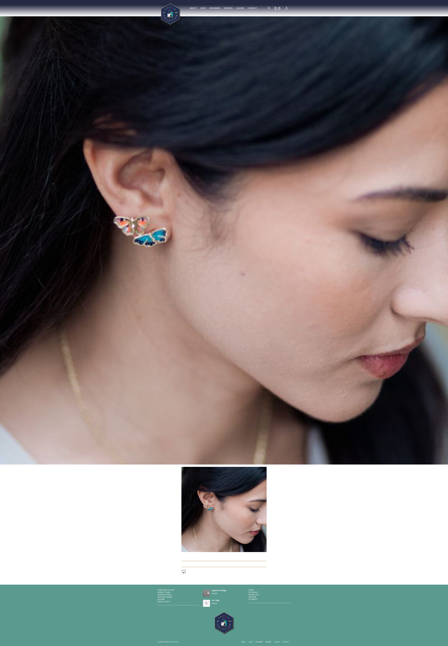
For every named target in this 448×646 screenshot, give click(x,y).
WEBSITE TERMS (164, 592)
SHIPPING (252, 597)
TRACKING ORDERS (165, 597)
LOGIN (250, 590)
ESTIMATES (252, 599)
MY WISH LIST (253, 595)
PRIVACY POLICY (164, 602)
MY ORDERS (252, 592)
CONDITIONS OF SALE (166, 590)
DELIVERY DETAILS (165, 595)
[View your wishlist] (279, 8)
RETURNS (161, 599)
